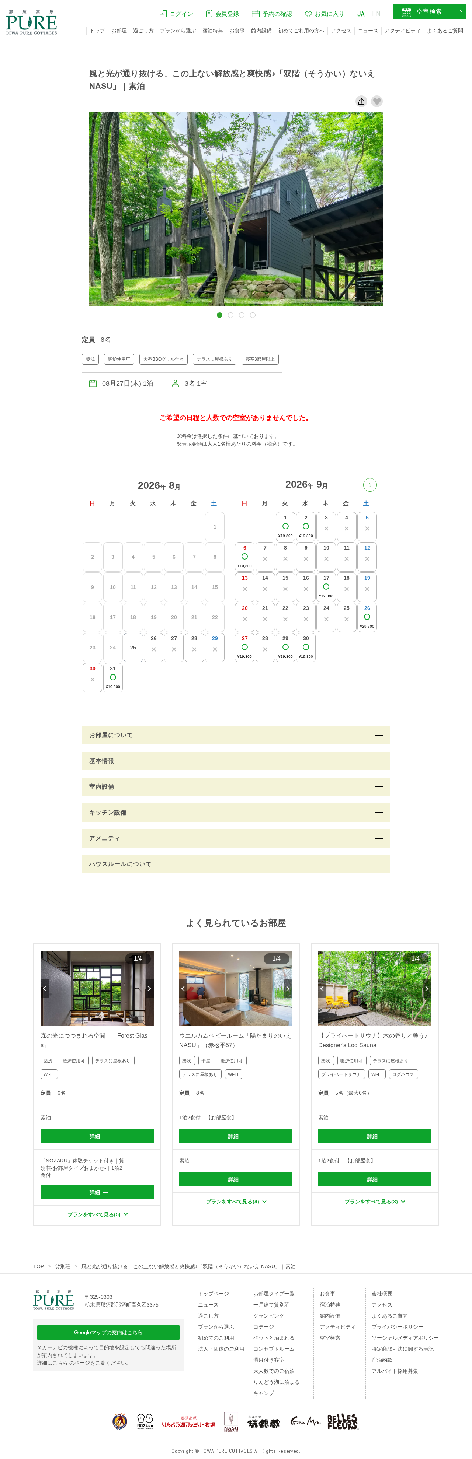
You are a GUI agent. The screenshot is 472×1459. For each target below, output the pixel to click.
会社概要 (382, 1294)
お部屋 (119, 31)
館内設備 (261, 31)
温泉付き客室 (268, 1360)
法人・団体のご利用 (221, 1349)
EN (376, 13)
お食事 (237, 31)
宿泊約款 (382, 1360)
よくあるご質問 (445, 31)
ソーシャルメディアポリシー (405, 1338)
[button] (219, 315)
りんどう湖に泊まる (276, 1382)
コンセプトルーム (274, 1349)
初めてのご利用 (216, 1338)
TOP (38, 1266)
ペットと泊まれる (274, 1338)
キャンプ (263, 1393)
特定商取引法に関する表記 (403, 1349)
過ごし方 (143, 31)
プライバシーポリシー (397, 1327)
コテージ (263, 1327)
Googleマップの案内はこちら (108, 1332)
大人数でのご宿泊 (274, 1371)
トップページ (213, 1294)
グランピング (268, 1316)
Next (150, 988)
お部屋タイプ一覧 (274, 1294)
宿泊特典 (212, 31)
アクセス (341, 31)
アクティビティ (403, 31)
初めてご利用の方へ (301, 31)
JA (361, 13)
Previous (45, 988)
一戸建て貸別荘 (271, 1305)
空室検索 (330, 1338)
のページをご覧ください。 (84, 1363)
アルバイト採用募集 (395, 1371)
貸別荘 (62, 1266)
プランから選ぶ (178, 31)
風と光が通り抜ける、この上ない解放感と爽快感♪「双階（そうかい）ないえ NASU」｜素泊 (188, 1266)
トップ (97, 31)
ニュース (368, 31)
